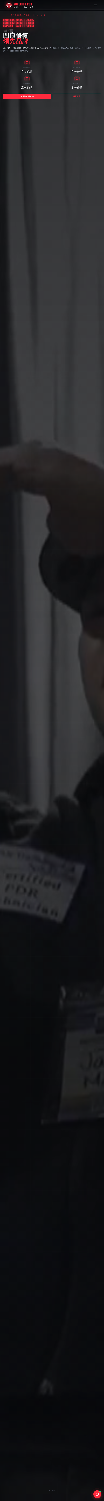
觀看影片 (76, 96)
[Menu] (95, 5)
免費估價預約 (26, 96)
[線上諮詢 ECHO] (97, 1494)
